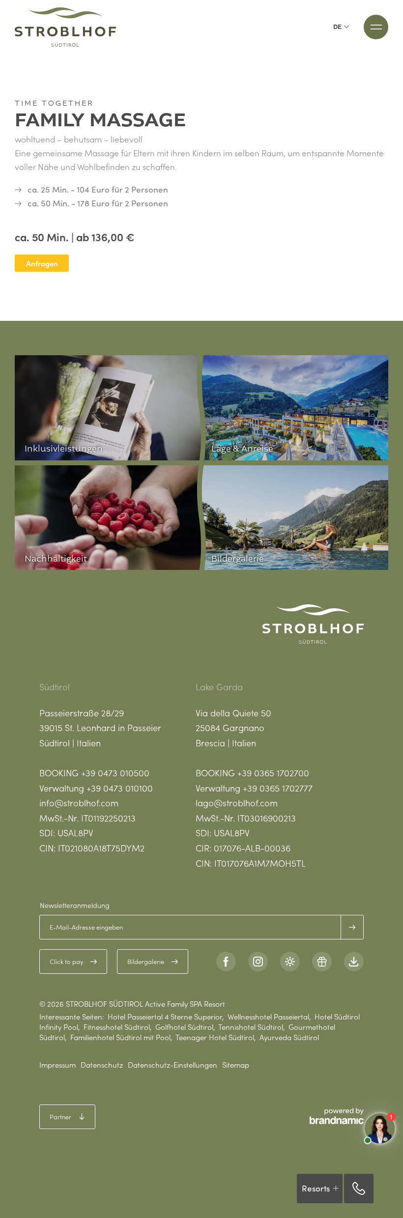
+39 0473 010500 (115, 772)
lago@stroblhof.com (237, 802)
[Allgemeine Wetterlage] (290, 961)
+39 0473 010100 (119, 788)
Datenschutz (102, 1064)
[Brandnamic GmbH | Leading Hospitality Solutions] (337, 1116)
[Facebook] (226, 961)
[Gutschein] (322, 961)
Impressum (57, 1064)
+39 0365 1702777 (278, 788)
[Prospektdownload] (354, 961)
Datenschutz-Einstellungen (172, 1064)
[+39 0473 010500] (359, 1188)
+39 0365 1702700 (273, 772)
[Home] (65, 27)
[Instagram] (258, 961)
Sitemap (235, 1064)
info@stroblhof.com (78, 802)
